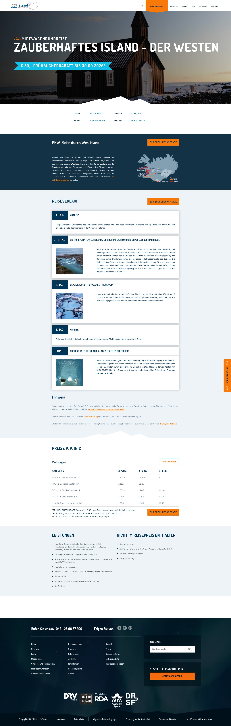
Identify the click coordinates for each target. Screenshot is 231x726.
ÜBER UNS (174, 6)
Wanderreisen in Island (40, 673)
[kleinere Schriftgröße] (227, 388)
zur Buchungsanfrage (163, 142)
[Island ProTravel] (24, 5)
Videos (71, 673)
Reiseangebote (156, 6)
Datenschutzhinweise (167, 719)
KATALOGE (203, 6)
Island (33, 654)
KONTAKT (214, 6)
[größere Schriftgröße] (227, 363)
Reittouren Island (75, 644)
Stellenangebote (112, 658)
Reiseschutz (79, 719)
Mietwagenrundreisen (40, 668)
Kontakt (109, 644)
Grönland (72, 649)
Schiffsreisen (73, 654)
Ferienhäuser (73, 663)
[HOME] (142, 5)
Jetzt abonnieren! (172, 676)
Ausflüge (72, 658)
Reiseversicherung (91, 416)
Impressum (61, 719)
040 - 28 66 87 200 (69, 629)
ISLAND (185, 6)
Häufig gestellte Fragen (168, 424)
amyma (209, 719)
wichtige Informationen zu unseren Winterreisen (106, 409)
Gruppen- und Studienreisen (43, 663)
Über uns (35, 649)
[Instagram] (125, 628)
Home (33, 644)
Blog (193, 6)
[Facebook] (119, 628)
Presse (108, 649)
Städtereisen (36, 658)
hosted (188, 719)
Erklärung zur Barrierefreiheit (138, 719)
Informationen (169, 462)
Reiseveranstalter (113, 654)
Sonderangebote (75, 668)
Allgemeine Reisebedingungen (105, 719)
